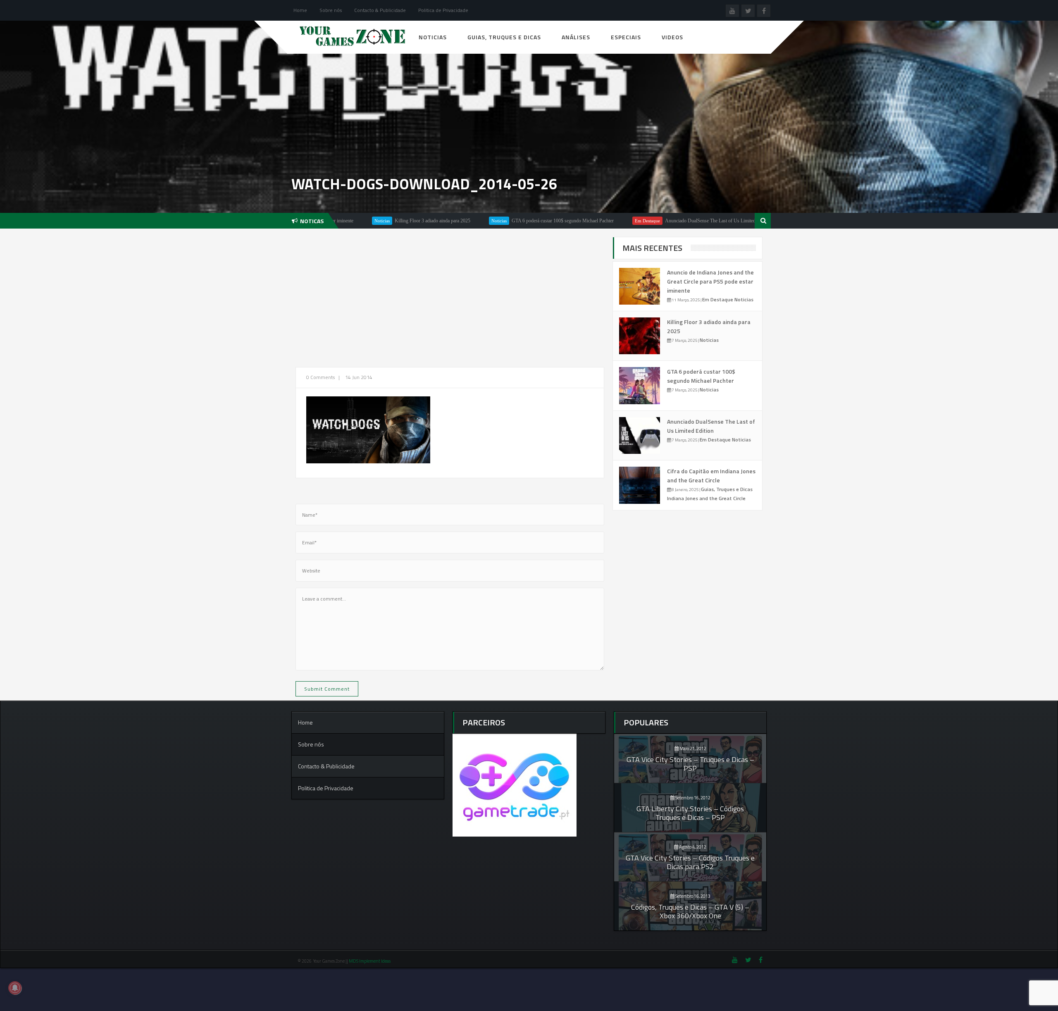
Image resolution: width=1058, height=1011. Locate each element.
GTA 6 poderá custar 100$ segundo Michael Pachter (520, 220)
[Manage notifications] (14, 987)
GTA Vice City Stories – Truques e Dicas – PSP (690, 764)
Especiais (626, 37)
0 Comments (320, 377)
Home (300, 10)
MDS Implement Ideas (370, 961)
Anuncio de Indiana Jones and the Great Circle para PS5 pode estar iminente (710, 281)
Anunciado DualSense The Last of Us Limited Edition (675, 220)
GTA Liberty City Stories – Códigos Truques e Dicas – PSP (690, 813)
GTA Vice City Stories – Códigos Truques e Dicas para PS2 (690, 862)
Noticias (433, 37)
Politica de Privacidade (443, 10)
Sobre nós (330, 10)
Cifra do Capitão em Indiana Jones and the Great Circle (711, 475)
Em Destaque (604, 220)
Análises (576, 37)
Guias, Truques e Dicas (504, 37)
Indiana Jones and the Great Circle (706, 498)
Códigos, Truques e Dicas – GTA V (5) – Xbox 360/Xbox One (690, 911)
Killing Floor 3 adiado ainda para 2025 (389, 220)
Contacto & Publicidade (380, 10)
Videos (672, 37)
